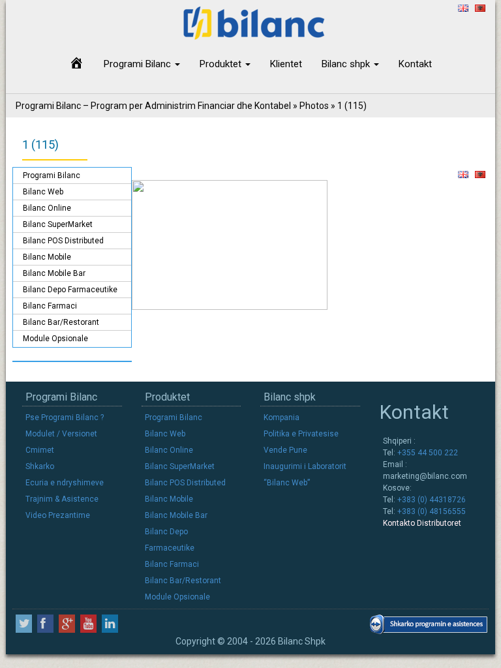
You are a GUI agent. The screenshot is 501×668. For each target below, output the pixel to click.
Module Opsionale (55, 338)
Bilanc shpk (347, 64)
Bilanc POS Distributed (63, 240)
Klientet (286, 64)
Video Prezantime (57, 515)
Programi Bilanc (139, 64)
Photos (314, 105)
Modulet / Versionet (61, 433)
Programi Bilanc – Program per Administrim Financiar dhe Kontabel (153, 105)
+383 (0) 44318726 (430, 499)
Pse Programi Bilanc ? (64, 417)
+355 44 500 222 (426, 452)
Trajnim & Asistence (62, 499)
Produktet (222, 64)
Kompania (281, 417)
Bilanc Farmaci (50, 306)
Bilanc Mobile (47, 257)
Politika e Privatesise (301, 433)
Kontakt (415, 64)
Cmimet (39, 450)
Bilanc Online (47, 208)
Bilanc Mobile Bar (54, 273)
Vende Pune (285, 450)
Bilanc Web (43, 191)
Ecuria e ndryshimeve (64, 482)
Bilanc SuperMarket (58, 224)
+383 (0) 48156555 (430, 511)
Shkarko (39, 466)
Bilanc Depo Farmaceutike (70, 289)
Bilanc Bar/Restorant (61, 322)
